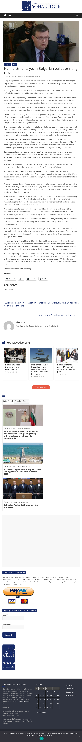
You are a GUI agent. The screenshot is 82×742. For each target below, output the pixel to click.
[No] (79, 736)
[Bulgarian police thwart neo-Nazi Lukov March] (15, 349)
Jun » (44, 712)
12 (58, 696)
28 (40, 707)
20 (37, 703)
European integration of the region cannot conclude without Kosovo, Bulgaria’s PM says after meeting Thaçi (40, 304)
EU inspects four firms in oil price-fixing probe (58, 315)
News (14, 65)
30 (47, 707)
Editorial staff (70, 689)
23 (47, 703)
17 (51, 699)
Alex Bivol (20, 76)
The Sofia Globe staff (23, 429)
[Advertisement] (41, 541)
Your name (6, 624)
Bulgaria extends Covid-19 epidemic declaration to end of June (66, 368)
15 (44, 699)
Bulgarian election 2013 (33, 76)
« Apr (39, 712)
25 (54, 703)
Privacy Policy (70, 695)
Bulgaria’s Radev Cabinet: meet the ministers (21, 506)
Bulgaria (7, 65)
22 (44, 703)
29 (44, 707)
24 (51, 703)
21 (40, 703)
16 (47, 699)
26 (58, 703)
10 (51, 696)
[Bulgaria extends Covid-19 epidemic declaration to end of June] (67, 349)
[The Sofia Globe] (4, 15)
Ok (41, 739)
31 (51, 707)
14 (40, 699)
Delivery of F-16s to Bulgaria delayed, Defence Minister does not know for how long (39, 369)
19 (58, 699)
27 (37, 707)
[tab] (8, 402)
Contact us (70, 692)
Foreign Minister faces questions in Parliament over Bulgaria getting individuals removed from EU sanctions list (21, 435)
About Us (69, 685)
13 (37, 699)
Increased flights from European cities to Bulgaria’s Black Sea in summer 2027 (22, 471)
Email (5, 615)
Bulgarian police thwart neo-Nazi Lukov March (12, 367)
